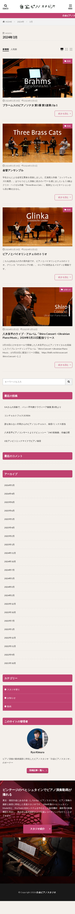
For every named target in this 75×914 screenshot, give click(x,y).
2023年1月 (9, 629)
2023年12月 (10, 604)
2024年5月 (9, 578)
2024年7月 (9, 570)
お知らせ (67, 289)
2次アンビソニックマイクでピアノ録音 (22, 441)
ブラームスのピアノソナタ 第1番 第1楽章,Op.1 (30, 105)
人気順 (14, 49)
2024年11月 (10, 553)
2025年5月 (9, 519)
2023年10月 (10, 612)
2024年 (20, 21)
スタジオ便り (13, 689)
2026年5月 (9, 485)
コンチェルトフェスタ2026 (17, 415)
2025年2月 (9, 536)
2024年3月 (9, 587)
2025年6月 (9, 510)
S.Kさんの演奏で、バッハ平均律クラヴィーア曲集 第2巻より (32, 407)
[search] (68, 381)
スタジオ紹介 (37, 828)
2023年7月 (9, 620)
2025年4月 (9, 527)
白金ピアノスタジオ (46, 892)
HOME (9, 21)
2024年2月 (9, 595)
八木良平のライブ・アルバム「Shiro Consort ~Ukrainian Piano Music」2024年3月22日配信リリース (36, 335)
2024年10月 (10, 561)
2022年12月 (10, 637)
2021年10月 (10, 663)
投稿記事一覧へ (36, 770)
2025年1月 (9, 544)
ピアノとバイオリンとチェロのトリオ (25, 253)
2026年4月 (9, 493)
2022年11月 (10, 646)
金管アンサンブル (13, 170)
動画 (69, 61)
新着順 (6, 49)
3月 (31, 21)
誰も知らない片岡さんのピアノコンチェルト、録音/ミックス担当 (35, 424)
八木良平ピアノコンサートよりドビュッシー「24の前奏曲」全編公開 (37, 432)
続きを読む (63, 113)
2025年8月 (9, 502)
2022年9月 (9, 654)
